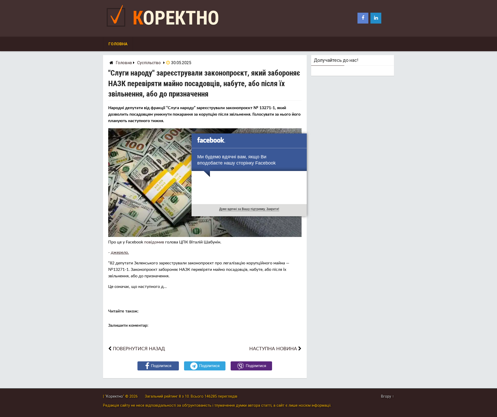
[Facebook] (362, 18)
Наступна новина (273, 349)
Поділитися (161, 365)
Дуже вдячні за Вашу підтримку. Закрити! (249, 209)
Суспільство (149, 62)
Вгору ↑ (387, 396)
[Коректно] (117, 27)
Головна (118, 44)
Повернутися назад (139, 349)
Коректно (176, 18)
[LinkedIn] (375, 18)
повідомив (154, 242)
